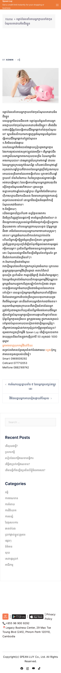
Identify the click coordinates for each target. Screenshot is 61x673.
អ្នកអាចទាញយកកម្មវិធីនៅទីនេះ (17, 345)
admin (10, 60)
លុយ (7, 552)
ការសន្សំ (9, 516)
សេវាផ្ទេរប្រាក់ (11, 558)
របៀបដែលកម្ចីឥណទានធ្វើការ (19, 458)
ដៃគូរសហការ (11, 522)
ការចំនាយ (10, 504)
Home (9, 19)
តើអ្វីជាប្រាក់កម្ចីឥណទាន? (17, 464)
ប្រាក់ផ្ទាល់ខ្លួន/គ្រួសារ (15, 534)
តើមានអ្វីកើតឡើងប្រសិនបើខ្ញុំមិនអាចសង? (25, 470)
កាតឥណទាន (11, 498)
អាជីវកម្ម (9, 564)
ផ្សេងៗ (8, 540)
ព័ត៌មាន (8, 546)
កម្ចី (18, 60)
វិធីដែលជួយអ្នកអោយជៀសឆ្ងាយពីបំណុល (29, 398)
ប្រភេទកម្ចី (10, 452)
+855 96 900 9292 (17, 623)
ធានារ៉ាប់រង (10, 528)
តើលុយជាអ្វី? (11, 446)
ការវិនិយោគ (10, 510)
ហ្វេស (48, 349)
